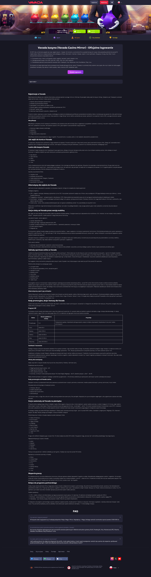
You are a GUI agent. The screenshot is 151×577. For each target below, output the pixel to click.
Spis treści (61, 551)
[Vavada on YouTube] (119, 558)
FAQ (68, 551)
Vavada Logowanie (75, 72)
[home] (35, 2)
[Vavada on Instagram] (112, 558)
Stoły (47, 551)
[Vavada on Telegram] (112, 2)
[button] (149, 20)
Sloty (31, 551)
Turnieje (53, 551)
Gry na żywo (39, 551)
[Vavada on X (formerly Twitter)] (115, 558)
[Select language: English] (120, 2)
